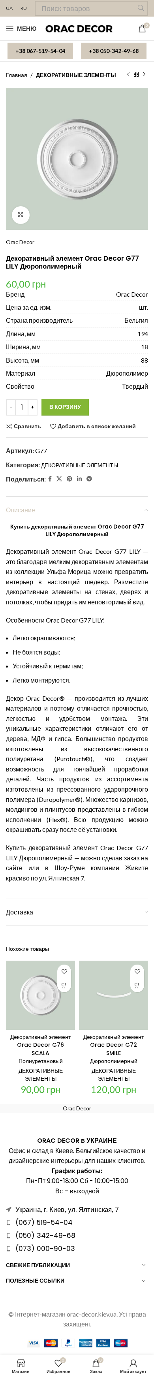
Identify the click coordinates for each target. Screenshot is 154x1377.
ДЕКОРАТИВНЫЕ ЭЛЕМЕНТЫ (76, 74)
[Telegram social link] (89, 479)
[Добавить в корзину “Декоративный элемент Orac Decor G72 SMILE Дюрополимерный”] (137, 985)
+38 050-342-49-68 (114, 50)
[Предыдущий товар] (128, 75)
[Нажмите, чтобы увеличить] (21, 215)
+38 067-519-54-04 (40, 50)
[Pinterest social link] (69, 479)
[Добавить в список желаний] (64, 971)
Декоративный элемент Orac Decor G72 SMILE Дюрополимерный (113, 1049)
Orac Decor (20, 242)
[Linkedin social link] (79, 479)
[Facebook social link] (50, 479)
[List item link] (77, 1222)
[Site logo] (79, 27)
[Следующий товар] (144, 75)
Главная (16, 74)
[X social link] (59, 479)
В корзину (65, 406)
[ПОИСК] (140, 8)
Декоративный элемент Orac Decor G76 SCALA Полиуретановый (40, 1049)
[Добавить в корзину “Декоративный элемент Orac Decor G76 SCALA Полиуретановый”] (64, 985)
